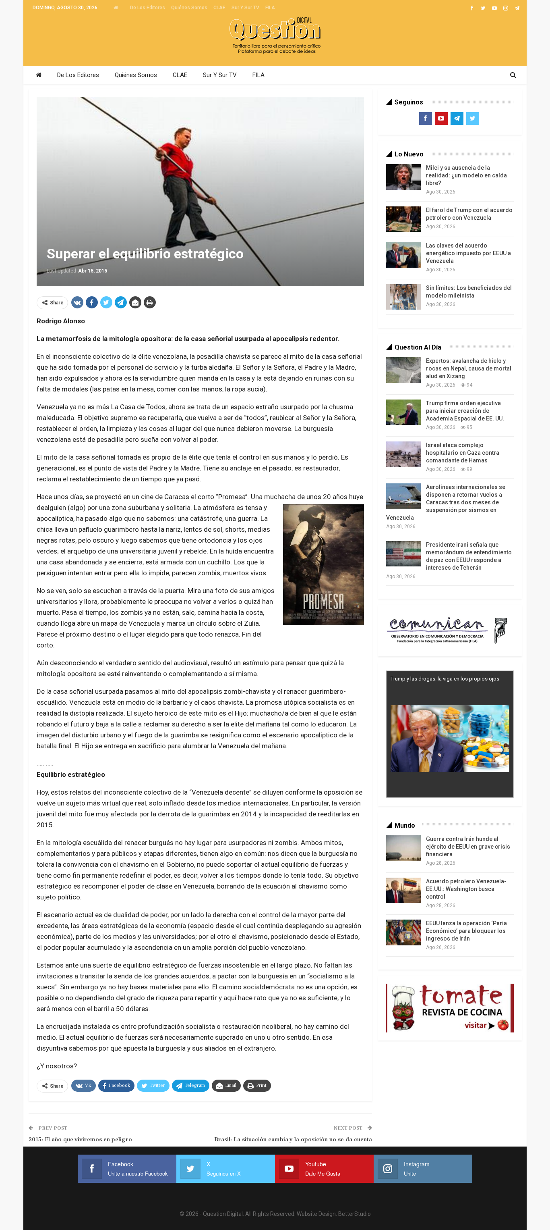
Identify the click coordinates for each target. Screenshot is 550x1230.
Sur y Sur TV (245, 7)
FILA (270, 7)
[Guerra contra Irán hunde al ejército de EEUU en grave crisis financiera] (403, 848)
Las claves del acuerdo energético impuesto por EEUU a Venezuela (468, 253)
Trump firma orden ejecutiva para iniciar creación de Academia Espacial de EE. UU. (465, 411)
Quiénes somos (189, 7)
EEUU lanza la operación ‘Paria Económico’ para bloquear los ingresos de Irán (466, 931)
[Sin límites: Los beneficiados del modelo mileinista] (403, 297)
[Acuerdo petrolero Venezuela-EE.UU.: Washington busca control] (403, 890)
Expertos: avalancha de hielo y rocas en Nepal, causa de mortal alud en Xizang (468, 368)
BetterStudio (354, 1214)
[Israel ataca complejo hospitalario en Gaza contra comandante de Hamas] (403, 454)
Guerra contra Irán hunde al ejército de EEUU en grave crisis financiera (468, 846)
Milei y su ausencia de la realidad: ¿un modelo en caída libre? (466, 175)
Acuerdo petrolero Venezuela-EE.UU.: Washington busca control (466, 889)
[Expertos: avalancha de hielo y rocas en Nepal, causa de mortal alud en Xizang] (403, 370)
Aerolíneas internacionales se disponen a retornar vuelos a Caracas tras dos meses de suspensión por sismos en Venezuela (445, 502)
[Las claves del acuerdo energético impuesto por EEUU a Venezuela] (403, 255)
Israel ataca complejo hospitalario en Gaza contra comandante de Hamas (462, 453)
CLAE (219, 7)
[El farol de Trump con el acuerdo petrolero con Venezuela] (403, 219)
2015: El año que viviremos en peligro (80, 1139)
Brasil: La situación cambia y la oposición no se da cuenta (293, 1139)
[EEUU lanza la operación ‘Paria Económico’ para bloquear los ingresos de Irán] (403, 932)
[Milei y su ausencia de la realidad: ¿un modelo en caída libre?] (403, 177)
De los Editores (147, 7)
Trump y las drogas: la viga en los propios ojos (445, 679)
